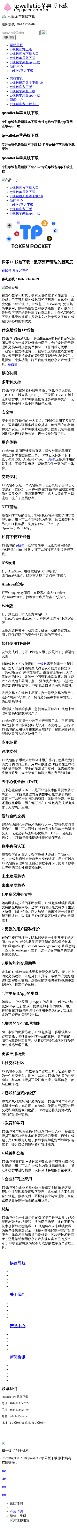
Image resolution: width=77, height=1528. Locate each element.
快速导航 (17, 1263)
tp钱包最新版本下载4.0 (26, 82)
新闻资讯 (17, 1357)
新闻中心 (16, 66)
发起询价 (22, 270)
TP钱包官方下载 (21, 70)
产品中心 (17, 1326)
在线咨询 (8, 270)
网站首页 (16, 45)
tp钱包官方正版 (21, 49)
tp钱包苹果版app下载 (25, 62)
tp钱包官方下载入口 (24, 53)
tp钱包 (12, 364)
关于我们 (17, 1294)
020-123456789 (20, 1507)
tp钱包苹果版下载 (22, 58)
